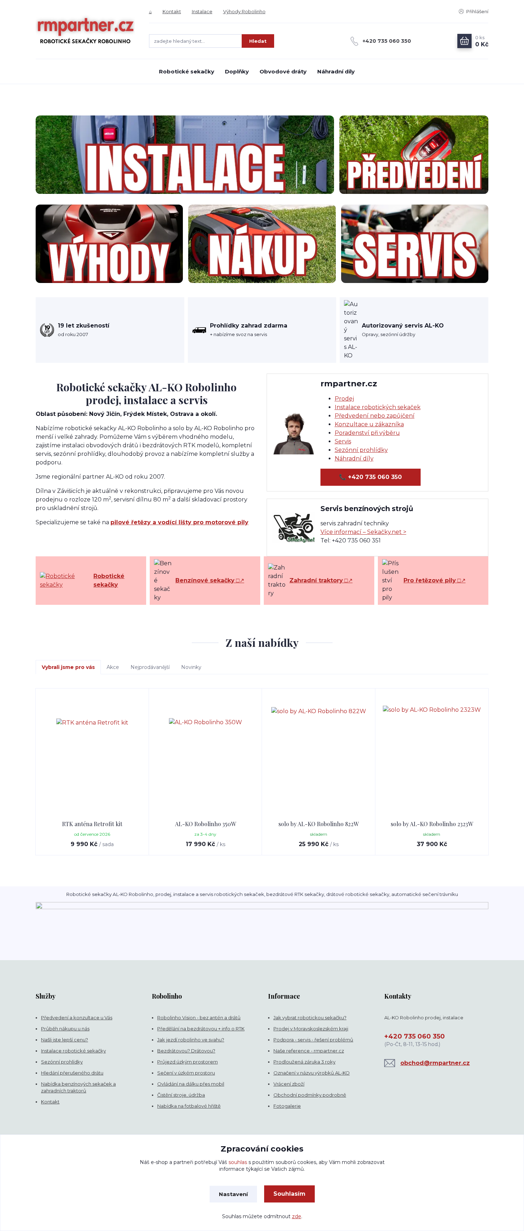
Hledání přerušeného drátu (72, 1073)
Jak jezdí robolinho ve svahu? (190, 1039)
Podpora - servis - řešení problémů (313, 1039)
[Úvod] (85, 29)
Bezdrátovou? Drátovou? (186, 1051)
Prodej (344, 398)
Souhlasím (289, 1193)
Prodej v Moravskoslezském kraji (310, 1028)
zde (296, 1216)
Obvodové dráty (283, 71)
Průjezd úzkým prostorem (187, 1062)
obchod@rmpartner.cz (435, 1063)
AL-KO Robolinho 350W (205, 824)
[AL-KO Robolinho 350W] (205, 754)
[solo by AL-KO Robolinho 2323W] (432, 754)
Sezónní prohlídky (361, 450)
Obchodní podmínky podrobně (309, 1095)
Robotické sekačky (186, 71)
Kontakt (172, 11)
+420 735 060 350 (387, 41)
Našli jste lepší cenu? (64, 1039)
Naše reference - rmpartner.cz (308, 1051)
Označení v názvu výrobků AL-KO (311, 1073)
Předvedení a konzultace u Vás (76, 1017)
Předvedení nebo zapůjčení (375, 415)
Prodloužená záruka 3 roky (304, 1062)
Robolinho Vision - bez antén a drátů (199, 1017)
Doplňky (237, 71)
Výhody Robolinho (244, 11)
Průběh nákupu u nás (65, 1028)
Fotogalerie (287, 1106)
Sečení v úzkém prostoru (186, 1073)
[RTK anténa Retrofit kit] (92, 754)
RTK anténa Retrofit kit (92, 824)
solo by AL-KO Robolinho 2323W (432, 824)
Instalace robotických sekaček (378, 407)
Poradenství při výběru (367, 432)
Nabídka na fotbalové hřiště (189, 1106)
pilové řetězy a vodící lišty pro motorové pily (179, 522)
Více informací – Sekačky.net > (363, 532)
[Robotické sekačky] (65, 580)
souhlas (237, 1162)
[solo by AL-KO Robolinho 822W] (318, 754)
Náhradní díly (336, 71)
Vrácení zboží (288, 1084)
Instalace (202, 11)
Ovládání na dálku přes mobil (190, 1084)
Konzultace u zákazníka (369, 424)
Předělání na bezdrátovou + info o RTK (201, 1028)
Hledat (258, 41)
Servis (343, 441)
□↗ (209, 580)
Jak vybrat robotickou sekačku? (309, 1017)
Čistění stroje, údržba (181, 1095)
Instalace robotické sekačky (73, 1051)
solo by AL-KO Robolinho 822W (318, 824)
